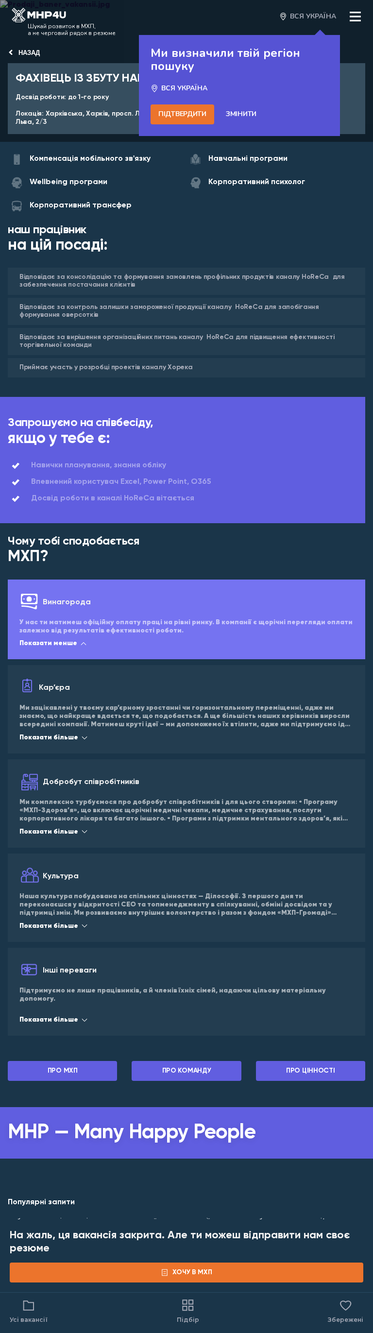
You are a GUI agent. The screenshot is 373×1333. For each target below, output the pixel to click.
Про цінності (310, 1070)
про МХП (63, 1070)
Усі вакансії (29, 1319)
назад (29, 52)
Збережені (345, 1310)
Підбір (188, 1319)
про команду (186, 1070)
